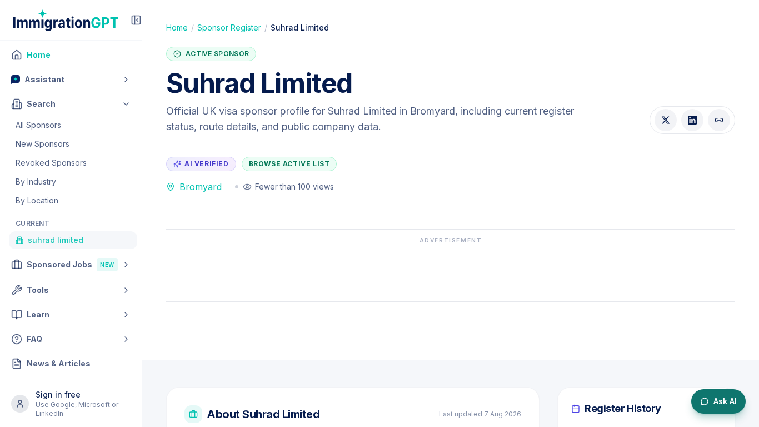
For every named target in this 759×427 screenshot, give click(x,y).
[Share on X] (666, 120)
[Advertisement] (450, 270)
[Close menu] (136, 20)
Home (177, 27)
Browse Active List (289, 164)
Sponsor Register (229, 27)
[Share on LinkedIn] (692, 120)
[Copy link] (719, 120)
